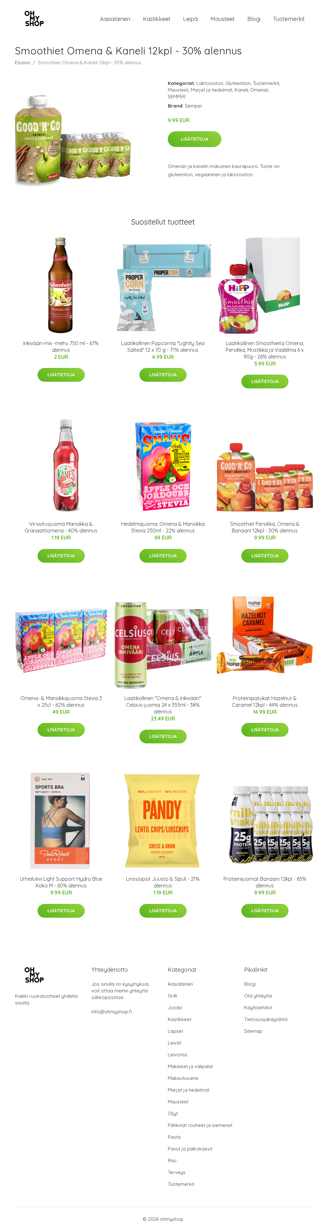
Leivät (174, 1043)
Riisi (172, 1160)
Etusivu (22, 62)
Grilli (172, 996)
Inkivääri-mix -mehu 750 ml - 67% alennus (61, 346)
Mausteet (222, 19)
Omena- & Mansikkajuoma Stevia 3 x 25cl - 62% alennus (61, 701)
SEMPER (177, 97)
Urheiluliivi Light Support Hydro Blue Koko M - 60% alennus (61, 882)
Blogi (253, 19)
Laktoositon (209, 83)
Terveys (177, 1172)
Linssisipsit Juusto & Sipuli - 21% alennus (163, 882)
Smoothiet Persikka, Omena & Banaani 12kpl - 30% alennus (265, 527)
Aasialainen (115, 19)
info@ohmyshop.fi (111, 1012)
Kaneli (241, 90)
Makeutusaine (183, 1078)
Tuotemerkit (289, 19)
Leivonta (177, 1055)
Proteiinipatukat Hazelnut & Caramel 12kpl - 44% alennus (265, 701)
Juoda (175, 1007)
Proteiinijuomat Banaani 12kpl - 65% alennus (264, 882)
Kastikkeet (156, 19)
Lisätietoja (194, 139)
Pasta (174, 1137)
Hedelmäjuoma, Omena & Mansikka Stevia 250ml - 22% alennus (163, 527)
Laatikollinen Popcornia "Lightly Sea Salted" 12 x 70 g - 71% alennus (162, 346)
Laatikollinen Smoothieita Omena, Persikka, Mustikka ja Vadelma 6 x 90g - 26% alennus (265, 350)
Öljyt (173, 1113)
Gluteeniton (238, 83)
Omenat (259, 90)
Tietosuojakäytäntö (266, 1019)
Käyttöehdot (258, 1007)
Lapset (175, 1031)
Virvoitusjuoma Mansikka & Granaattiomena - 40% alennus (61, 527)
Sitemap (253, 1031)
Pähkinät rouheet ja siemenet (200, 1125)
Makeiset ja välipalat (190, 1066)
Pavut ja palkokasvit (190, 1149)
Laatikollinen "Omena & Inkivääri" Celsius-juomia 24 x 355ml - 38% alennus (162, 705)
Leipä (190, 19)
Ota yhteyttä (258, 996)
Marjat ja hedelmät (211, 90)
